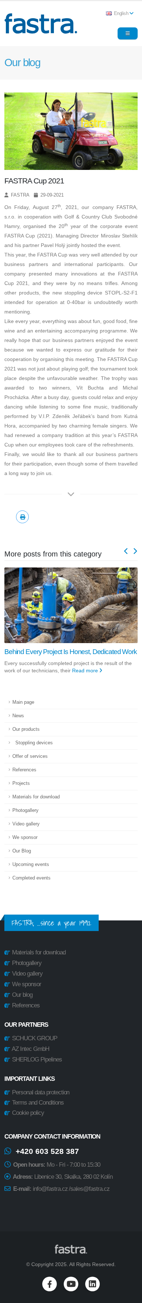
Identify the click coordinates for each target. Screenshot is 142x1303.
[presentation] (126, 551)
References (24, 769)
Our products (26, 729)
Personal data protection (40, 1092)
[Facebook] (49, 1284)
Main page (23, 702)
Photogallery (25, 810)
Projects (21, 783)
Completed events (31, 878)
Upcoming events (30, 864)
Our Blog (21, 851)
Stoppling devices (32, 742)
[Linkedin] (92, 1284)
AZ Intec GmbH (30, 1048)
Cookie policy (27, 1112)
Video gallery (26, 824)
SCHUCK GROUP (34, 1038)
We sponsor (25, 837)
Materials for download (36, 796)
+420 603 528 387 (45, 1151)
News (18, 715)
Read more (85, 679)
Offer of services (30, 756)
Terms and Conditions (37, 1102)
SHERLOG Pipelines (37, 1059)
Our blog (22, 994)
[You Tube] (71, 1284)
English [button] (121, 13)
